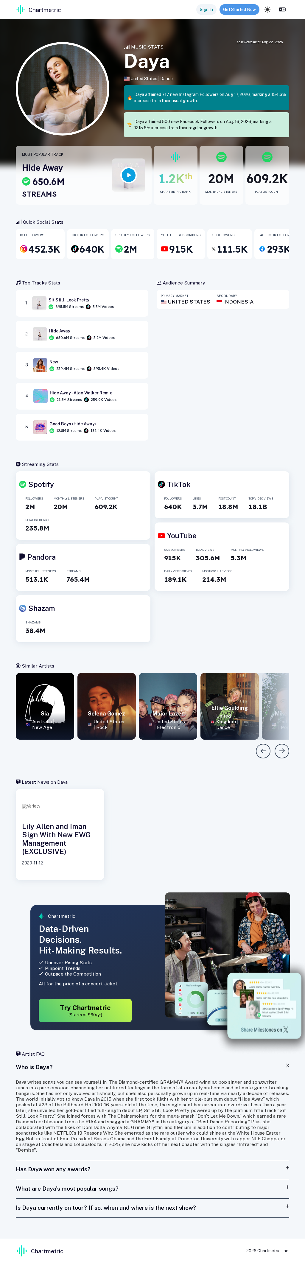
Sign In (206, 9)
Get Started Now (239, 9)
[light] (267, 10)
